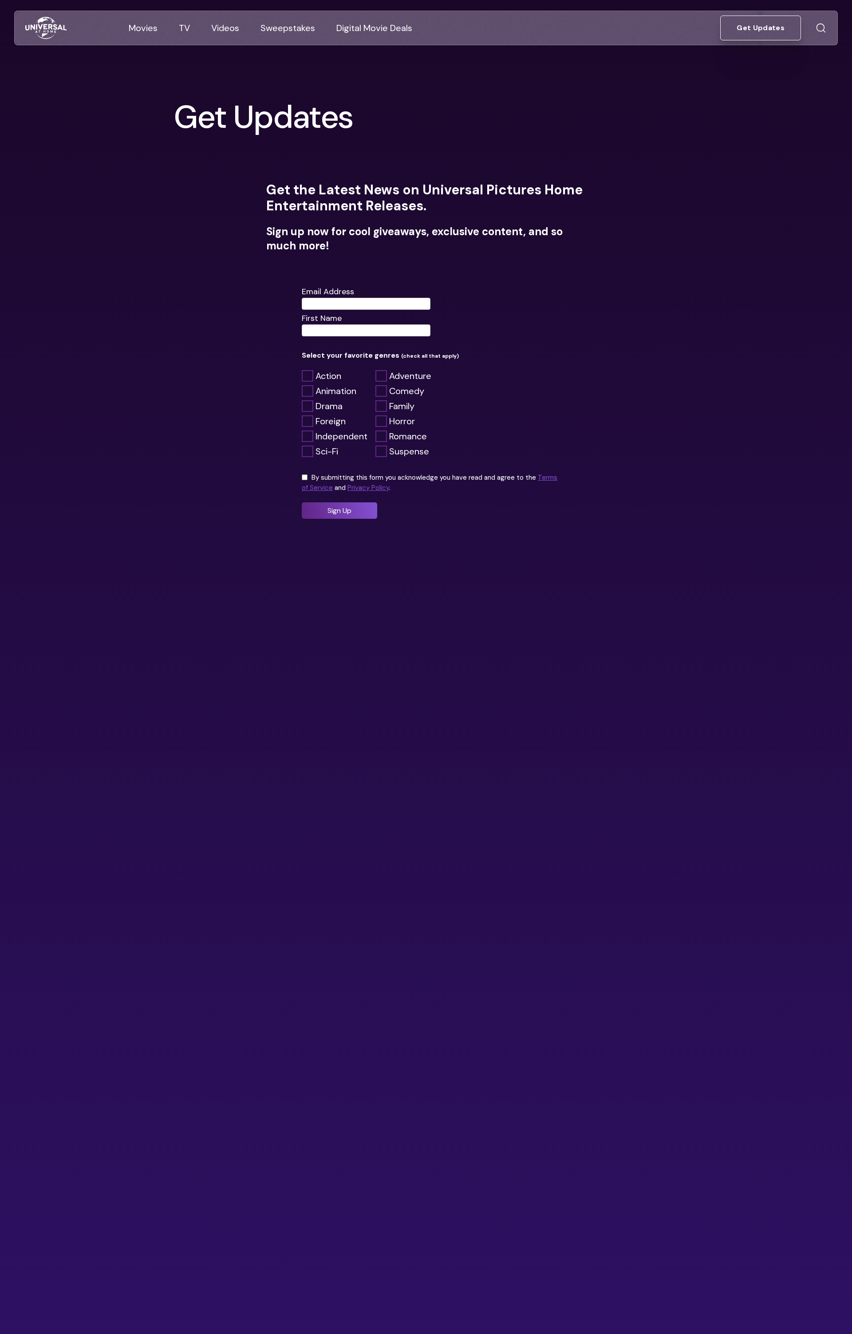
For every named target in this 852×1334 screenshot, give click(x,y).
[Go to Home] (46, 28)
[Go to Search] (821, 28)
